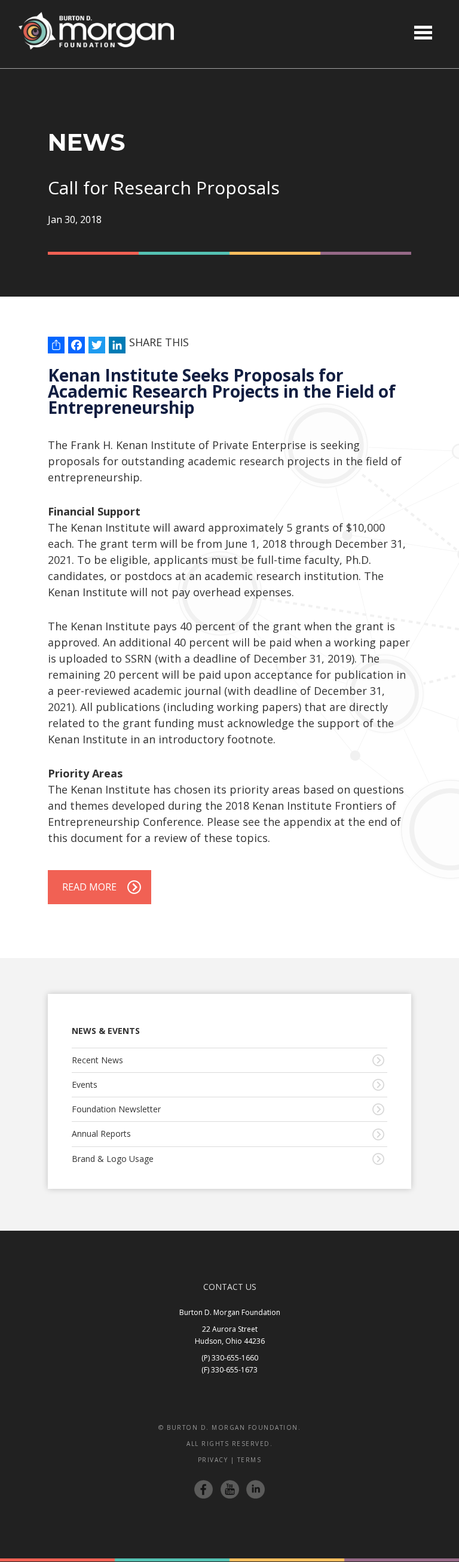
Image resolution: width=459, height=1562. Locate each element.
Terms (249, 1460)
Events (84, 1084)
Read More (89, 886)
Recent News (97, 1060)
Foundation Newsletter (116, 1109)
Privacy (213, 1460)
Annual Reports (101, 1133)
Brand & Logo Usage (113, 1158)
